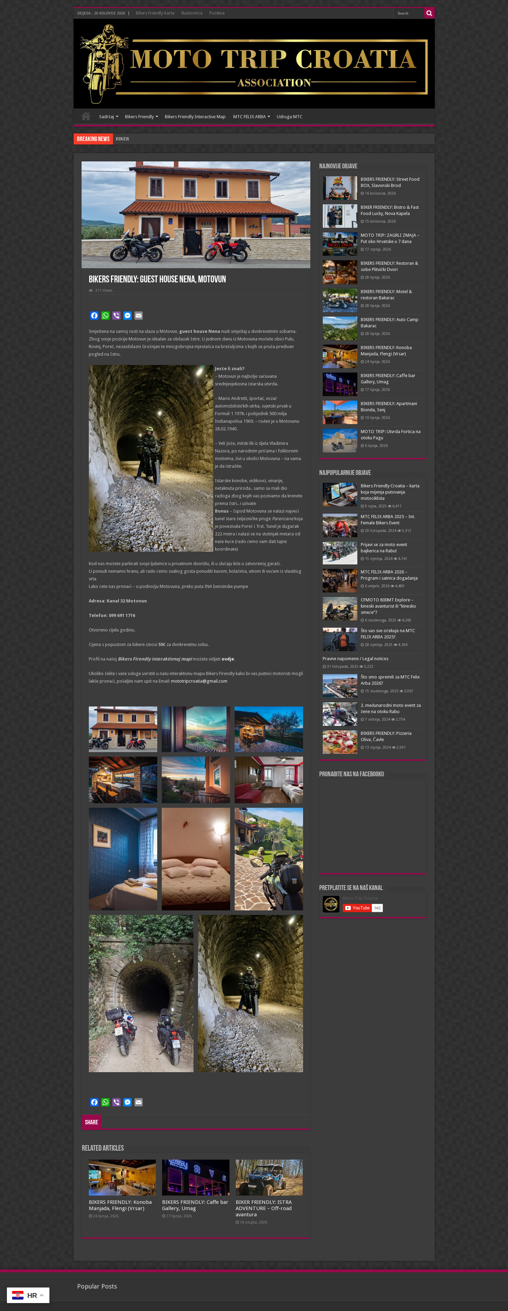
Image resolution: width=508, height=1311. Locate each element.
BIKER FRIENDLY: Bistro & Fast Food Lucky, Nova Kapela (172, 138)
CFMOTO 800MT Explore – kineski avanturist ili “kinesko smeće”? (388, 606)
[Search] (429, 13)
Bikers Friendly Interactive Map (195, 116)
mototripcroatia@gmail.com (199, 681)
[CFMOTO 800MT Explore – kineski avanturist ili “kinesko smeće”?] (340, 608)
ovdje (228, 659)
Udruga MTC (289, 116)
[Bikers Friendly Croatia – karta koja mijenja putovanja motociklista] (340, 494)
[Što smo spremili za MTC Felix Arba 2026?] (340, 685)
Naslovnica (192, 13)
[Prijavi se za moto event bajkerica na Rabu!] (340, 553)
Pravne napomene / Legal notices (355, 658)
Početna (217, 13)
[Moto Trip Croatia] (254, 64)
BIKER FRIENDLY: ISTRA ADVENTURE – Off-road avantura (264, 1208)
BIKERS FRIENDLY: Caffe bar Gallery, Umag (195, 1205)
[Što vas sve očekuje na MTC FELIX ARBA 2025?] (340, 639)
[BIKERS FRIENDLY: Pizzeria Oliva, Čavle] (340, 742)
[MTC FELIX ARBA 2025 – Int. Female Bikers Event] (340, 525)
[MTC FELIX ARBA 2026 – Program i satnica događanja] (340, 580)
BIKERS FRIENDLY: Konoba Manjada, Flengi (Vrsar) (120, 1205)
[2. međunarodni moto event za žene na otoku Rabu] (340, 714)
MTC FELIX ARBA (249, 116)
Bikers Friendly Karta (155, 13)
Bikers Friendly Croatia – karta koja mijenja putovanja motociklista (390, 492)
